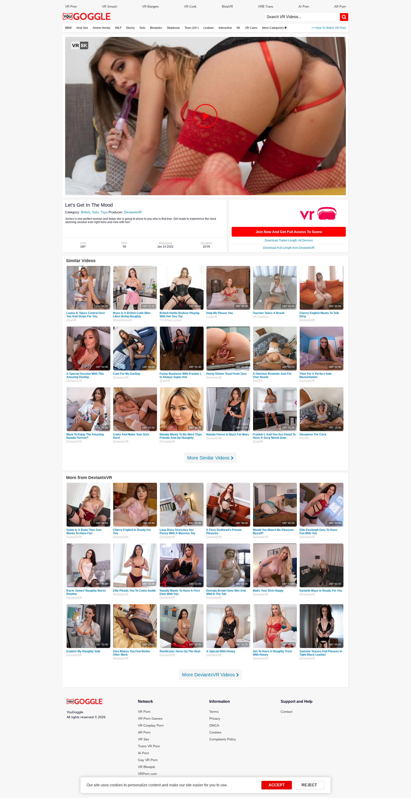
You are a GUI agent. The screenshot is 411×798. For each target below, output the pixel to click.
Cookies (215, 732)
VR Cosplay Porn (151, 725)
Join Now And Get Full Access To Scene (289, 232)
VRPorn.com (147, 774)
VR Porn (71, 6)
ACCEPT (277, 785)
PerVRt (257, 381)
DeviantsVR (133, 212)
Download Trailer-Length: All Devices (289, 240)
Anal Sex (82, 28)
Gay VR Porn (148, 760)
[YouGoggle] (84, 702)
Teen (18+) (192, 28)
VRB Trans (265, 6)
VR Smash (109, 6)
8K (238, 28)
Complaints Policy (222, 739)
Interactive (225, 28)
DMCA (214, 725)
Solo (142, 28)
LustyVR (211, 317)
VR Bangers (150, 6)
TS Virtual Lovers (171, 320)
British (85, 212)
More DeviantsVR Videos (209, 674)
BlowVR (227, 6)
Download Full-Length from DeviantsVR (288, 247)
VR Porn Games (150, 718)
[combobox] (302, 17)
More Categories (273, 28)
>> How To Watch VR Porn (329, 28)
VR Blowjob (146, 767)
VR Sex (143, 739)
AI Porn (303, 6)
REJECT (309, 785)
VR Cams (251, 28)
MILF (118, 28)
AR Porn (340, 6)
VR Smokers (261, 317)
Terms (214, 711)
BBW (68, 28)
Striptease (173, 28)
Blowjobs (156, 28)
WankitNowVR (122, 320)
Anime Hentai (101, 28)
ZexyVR (71, 320)
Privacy (214, 718)
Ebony (130, 28)
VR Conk (190, 6)
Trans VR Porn (149, 746)
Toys (104, 212)
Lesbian (208, 28)
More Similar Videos (209, 457)
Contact (286, 711)
